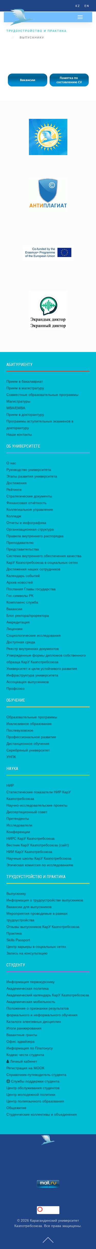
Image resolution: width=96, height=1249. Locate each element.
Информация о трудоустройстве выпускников (44, 900)
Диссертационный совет (26, 812)
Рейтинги (14, 489)
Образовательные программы (31, 717)
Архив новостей (19, 582)
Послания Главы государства (31, 589)
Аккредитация (18, 622)
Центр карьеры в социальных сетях (36, 946)
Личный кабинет (23, 1061)
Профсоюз (15, 688)
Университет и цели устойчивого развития (41, 668)
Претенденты (17, 818)
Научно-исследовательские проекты (36, 805)
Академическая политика (27, 988)
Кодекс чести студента (25, 1055)
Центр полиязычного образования (35, 1101)
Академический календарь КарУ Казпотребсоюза (47, 995)
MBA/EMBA (15, 408)
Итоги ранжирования (23, 1028)
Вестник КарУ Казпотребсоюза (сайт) (37, 845)
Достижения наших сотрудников (33, 569)
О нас (11, 463)
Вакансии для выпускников (28, 907)
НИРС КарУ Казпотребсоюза (30, 838)
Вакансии (14, 609)
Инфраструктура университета (32, 675)
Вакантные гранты (21, 1035)
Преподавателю (20, 542)
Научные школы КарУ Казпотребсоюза (38, 858)
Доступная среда (20, 642)
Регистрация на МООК (25, 1068)
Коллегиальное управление (29, 509)
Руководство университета (28, 470)
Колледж (13, 516)
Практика (14, 933)
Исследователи (19, 825)
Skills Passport (18, 940)
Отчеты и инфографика (26, 523)
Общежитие (16, 1108)
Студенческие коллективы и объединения (41, 1114)
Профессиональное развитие (31, 737)
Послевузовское (19, 730)
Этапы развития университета (31, 476)
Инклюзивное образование (29, 724)
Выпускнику (16, 893)
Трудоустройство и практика (36, 31)
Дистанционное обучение (27, 743)
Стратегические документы (29, 496)
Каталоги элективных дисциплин (33, 1021)
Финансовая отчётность (26, 503)
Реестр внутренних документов (32, 649)
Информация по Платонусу (29, 1048)
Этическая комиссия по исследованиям (39, 865)
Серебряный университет (28, 750)
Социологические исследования (33, 635)
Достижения (16, 483)
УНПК (11, 757)
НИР (10, 785)
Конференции (18, 832)
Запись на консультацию (27, 953)
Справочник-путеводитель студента (36, 1075)
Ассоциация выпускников (27, 682)
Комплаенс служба (22, 602)
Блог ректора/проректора (27, 615)
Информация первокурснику (30, 982)
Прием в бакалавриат (24, 381)
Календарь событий (23, 576)
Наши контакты (19, 434)
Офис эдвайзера (20, 1041)
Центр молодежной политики (30, 1094)
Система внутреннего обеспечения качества (43, 556)
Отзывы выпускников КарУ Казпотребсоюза (42, 927)
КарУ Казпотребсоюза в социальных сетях (42, 562)
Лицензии (14, 629)
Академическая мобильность (30, 1002)
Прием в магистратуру (25, 388)
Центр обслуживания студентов (32, 1088)
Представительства (22, 549)
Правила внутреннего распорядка (34, 536)
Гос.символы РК (19, 596)
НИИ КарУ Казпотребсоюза (29, 852)
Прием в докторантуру (25, 414)
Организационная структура (30, 529)
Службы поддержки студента (34, 1081)
